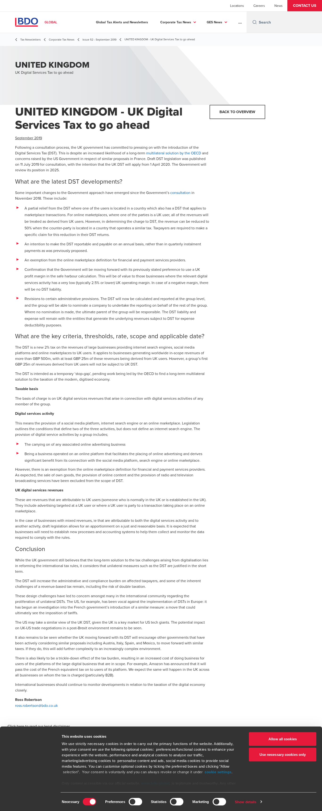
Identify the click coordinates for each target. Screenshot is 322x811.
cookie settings (218, 772)
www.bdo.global (155, 783)
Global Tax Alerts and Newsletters (122, 22)
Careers (259, 5)
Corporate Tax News (175, 22)
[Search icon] (254, 22)
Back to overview (237, 112)
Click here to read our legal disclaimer (39, 726)
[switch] (135, 801)
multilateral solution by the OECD (173, 153)
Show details (245, 802)
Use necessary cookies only (283, 754)
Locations (237, 5)
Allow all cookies (282, 739)
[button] (304, 5)
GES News (214, 22)
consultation (180, 192)
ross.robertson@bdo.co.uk (36, 705)
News (278, 5)
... (240, 22)
